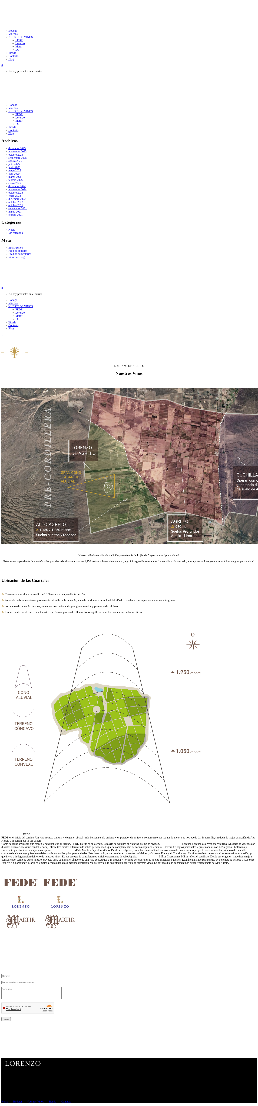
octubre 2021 (15, 205)
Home (4, 1101)
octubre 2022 (15, 202)
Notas (11, 229)
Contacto (66, 1101)
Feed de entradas (17, 250)
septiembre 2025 (17, 157)
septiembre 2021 (17, 208)
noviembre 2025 (17, 151)
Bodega (17, 1101)
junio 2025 (14, 167)
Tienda (52, 1101)
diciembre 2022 (17, 198)
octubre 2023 (15, 192)
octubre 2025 (15, 154)
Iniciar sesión (15, 247)
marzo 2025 (15, 176)
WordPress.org (16, 257)
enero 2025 (14, 183)
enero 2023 (14, 195)
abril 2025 (14, 173)
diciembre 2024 (17, 186)
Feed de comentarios (19, 253)
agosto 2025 (15, 160)
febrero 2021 (15, 214)
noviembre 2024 (17, 189)
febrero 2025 (15, 179)
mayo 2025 (14, 170)
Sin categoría (15, 232)
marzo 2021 (15, 211)
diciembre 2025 (17, 148)
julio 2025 (14, 164)
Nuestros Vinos (35, 1101)
